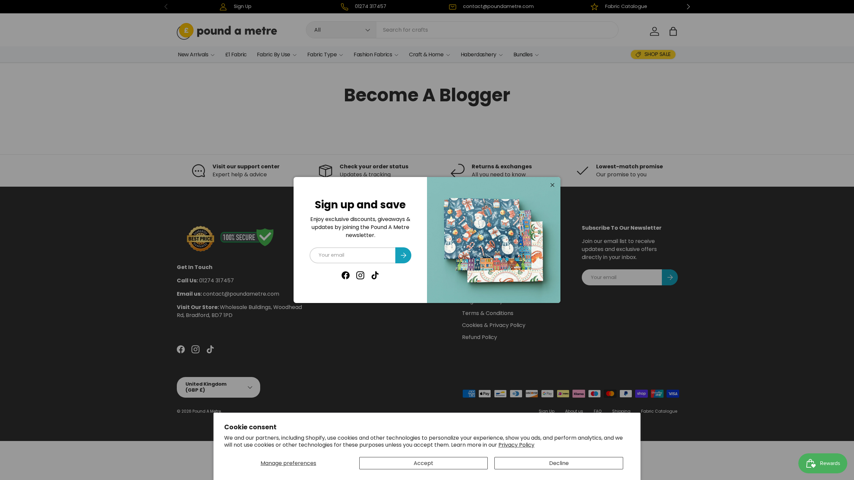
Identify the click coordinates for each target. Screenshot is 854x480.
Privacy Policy (516, 445)
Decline (559, 463)
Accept (423, 463)
